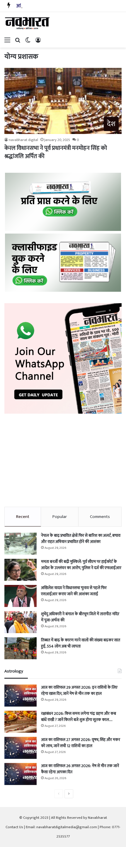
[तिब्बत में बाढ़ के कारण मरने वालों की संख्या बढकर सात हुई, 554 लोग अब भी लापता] (20, 648)
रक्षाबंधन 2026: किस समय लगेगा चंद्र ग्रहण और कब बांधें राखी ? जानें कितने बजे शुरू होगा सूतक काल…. (78, 716)
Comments (100, 516)
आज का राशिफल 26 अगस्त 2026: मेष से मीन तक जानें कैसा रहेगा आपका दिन (80, 768)
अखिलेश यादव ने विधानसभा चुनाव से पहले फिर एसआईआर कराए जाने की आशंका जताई (74, 590)
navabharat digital (23, 140)
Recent (22, 516)
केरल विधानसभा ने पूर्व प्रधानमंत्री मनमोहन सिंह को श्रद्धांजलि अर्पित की (55, 152)
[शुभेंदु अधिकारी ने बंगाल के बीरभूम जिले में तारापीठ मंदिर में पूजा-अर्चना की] (20, 622)
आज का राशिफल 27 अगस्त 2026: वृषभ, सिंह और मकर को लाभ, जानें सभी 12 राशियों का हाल (80, 742)
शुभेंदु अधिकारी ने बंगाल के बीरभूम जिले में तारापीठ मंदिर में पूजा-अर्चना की (80, 616)
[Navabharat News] (27, 23)
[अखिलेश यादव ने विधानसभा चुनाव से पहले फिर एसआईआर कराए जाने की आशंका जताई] (20, 596)
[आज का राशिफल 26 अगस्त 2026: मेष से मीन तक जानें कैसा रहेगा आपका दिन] (20, 774)
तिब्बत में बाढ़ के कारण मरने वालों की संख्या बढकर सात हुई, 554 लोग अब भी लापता (80, 643)
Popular (59, 516)
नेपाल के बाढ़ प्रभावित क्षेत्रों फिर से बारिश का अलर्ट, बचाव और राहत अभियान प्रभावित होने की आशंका (80, 538)
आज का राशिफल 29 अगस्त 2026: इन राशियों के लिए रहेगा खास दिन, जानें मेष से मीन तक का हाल (79, 690)
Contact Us (14, 827)
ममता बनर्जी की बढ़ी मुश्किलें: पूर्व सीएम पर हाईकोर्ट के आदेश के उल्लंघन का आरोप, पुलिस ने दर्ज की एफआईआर (81, 564)
